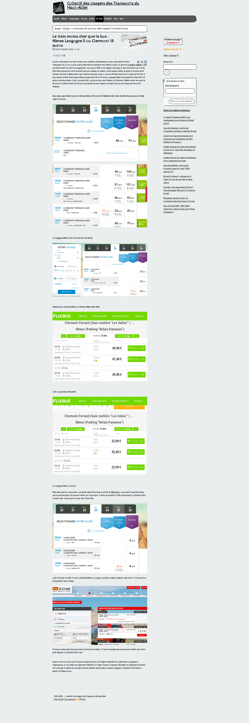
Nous (121, 19)
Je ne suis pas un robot (175, 81)
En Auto (84, 19)
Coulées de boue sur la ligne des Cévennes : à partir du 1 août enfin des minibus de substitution (179, 150)
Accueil (56, 19)
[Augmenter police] (138, 62)
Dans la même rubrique (176, 110)
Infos (115, 19)
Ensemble (108, 19)
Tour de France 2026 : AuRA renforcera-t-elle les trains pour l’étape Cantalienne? (179, 209)
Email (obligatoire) (172, 86)
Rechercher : (168, 62)
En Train (99, 19)
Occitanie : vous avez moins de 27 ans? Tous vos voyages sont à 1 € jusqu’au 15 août (179, 190)
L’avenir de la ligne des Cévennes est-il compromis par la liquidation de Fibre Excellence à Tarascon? (178, 139)
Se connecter (70, 699)
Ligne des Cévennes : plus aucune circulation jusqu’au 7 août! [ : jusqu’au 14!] (176, 169)
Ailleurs (64, 19)
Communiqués (74, 19)
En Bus (91, 19)
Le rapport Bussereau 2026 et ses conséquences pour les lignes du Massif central (178, 120)
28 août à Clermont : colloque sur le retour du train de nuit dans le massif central (177, 179)
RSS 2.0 (81, 699)
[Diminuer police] (142, 62)
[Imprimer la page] (62, 56)
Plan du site (58, 699)
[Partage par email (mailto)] (54, 56)
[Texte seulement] (145, 62)
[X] (64, 56)
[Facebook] (56, 56)
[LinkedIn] (59, 56)
